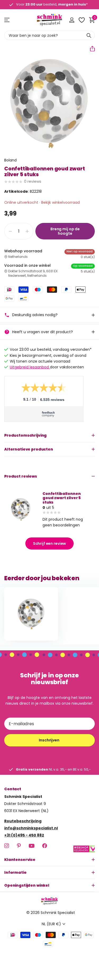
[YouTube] (31, 846)
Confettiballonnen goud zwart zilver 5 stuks (62, 498)
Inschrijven (49, 740)
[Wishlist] (81, 20)
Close (49, 859)
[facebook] (44, 845)
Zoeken (89, 35)
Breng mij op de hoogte (65, 231)
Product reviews (20, 476)
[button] (90, 48)
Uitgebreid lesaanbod (30, 367)
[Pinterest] (19, 845)
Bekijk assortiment (7, 20)
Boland (10, 160)
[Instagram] (6, 845)
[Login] (71, 20)
